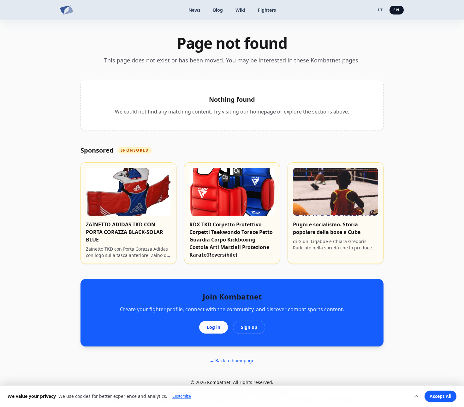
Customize (181, 396)
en (396, 10)
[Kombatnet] (66, 10)
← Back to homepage (232, 360)
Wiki (240, 10)
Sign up (249, 327)
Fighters (267, 10)
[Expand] (416, 396)
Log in (213, 327)
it (380, 10)
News (194, 10)
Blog (218, 10)
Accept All (440, 396)
